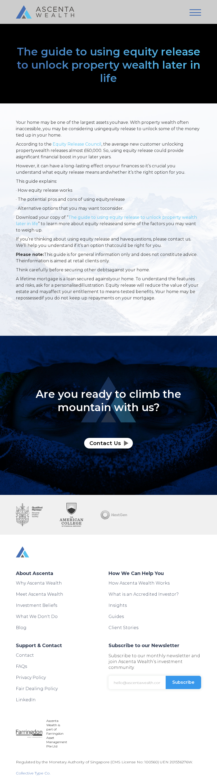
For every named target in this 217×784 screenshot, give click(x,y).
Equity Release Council (77, 144)
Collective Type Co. (33, 773)
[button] (195, 12)
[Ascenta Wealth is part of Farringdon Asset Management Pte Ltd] (29, 733)
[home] (45, 12)
